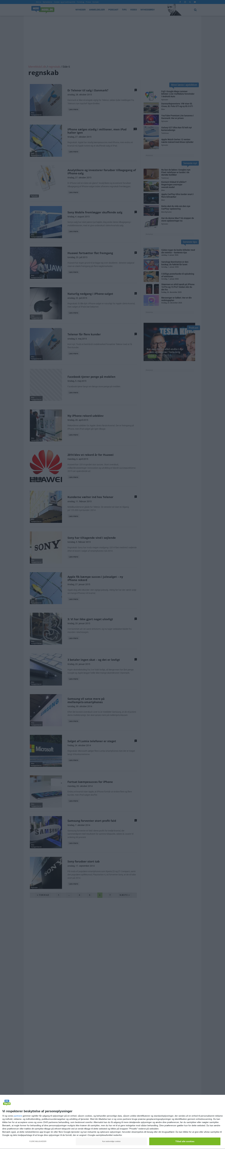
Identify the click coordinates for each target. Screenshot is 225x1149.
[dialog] (112, 1122)
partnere (18, 1116)
